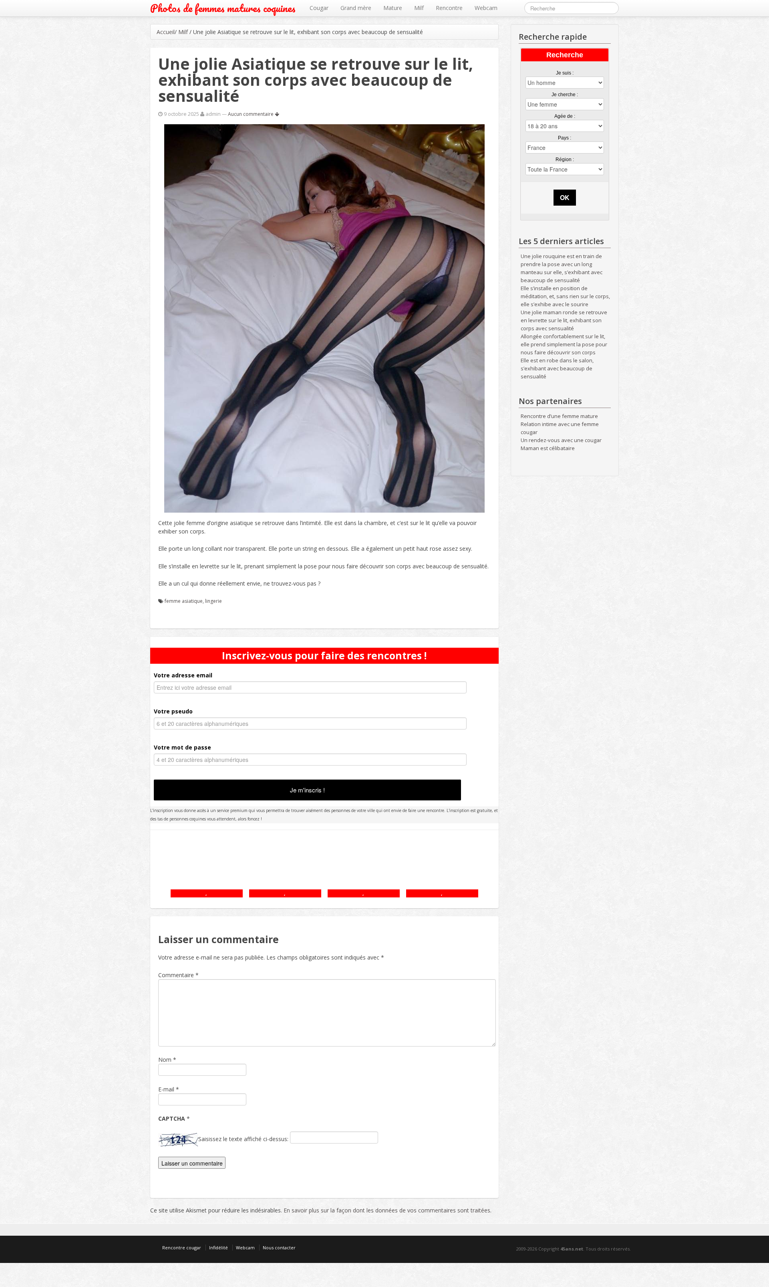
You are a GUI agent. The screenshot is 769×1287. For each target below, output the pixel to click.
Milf (419, 8)
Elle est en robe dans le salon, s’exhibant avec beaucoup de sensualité (557, 368)
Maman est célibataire (548, 448)
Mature (392, 8)
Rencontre (449, 8)
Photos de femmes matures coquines (223, 8)
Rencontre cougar (181, 1248)
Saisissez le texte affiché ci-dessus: (243, 1139)
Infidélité (218, 1248)
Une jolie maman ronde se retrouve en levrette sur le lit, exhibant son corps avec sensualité (564, 320)
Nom (164, 1059)
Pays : (564, 138)
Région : (565, 159)
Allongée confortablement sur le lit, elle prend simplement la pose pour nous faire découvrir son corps (564, 344)
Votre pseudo (173, 711)
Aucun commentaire (251, 114)
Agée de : (564, 116)
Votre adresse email (183, 675)
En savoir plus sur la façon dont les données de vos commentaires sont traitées (387, 1210)
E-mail (166, 1089)
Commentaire (178, 975)
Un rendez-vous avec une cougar (561, 440)
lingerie (213, 601)
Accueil (166, 32)
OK (565, 197)
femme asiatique (184, 601)
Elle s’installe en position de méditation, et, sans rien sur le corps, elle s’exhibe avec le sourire (565, 296)
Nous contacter (279, 1248)
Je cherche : (565, 94)
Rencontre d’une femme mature (559, 416)
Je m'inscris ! (307, 790)
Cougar (319, 8)
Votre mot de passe (182, 747)
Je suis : (565, 73)
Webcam (486, 8)
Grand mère (355, 8)
